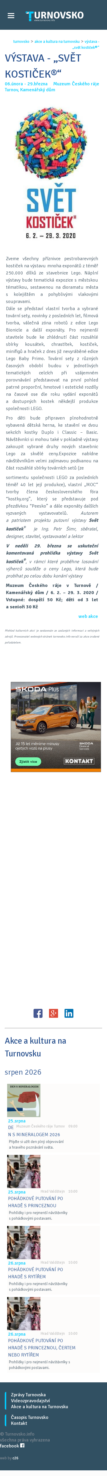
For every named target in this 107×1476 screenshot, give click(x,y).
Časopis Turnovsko (29, 1417)
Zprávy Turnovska (28, 1395)
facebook (10, 1446)
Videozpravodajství (30, 1401)
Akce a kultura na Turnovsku (39, 1407)
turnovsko (21, 41)
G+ (53, 1013)
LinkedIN (69, 1013)
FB (38, 1013)
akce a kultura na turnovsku (57, 41)
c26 (15, 1458)
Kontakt (19, 1423)
